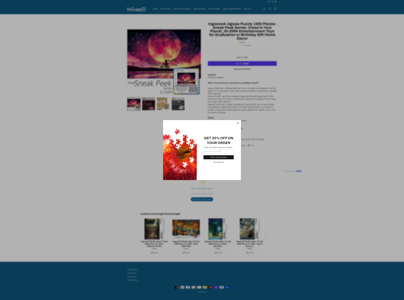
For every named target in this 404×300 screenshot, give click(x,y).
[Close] (237, 123)
